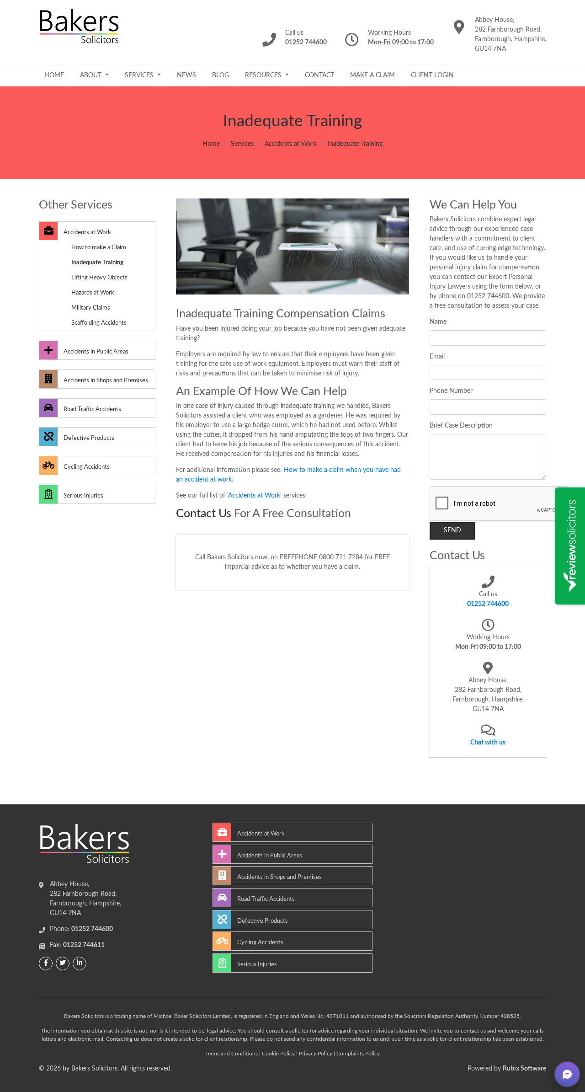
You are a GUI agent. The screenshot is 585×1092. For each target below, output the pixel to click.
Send (452, 530)
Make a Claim (372, 75)
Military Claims (90, 307)
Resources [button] (264, 75)
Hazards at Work (92, 292)
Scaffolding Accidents (99, 323)
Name (438, 322)
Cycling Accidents (86, 467)
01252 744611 (84, 945)
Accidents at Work (291, 144)
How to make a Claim (98, 247)
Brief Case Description (461, 426)
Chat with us (487, 742)
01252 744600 (488, 604)
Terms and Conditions (231, 1053)
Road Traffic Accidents (91, 409)
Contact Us (203, 513)
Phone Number (451, 391)
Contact (319, 75)
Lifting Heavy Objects (99, 277)
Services (242, 144)
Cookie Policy (278, 1053)
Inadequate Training (97, 262)
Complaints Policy (358, 1053)
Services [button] (140, 75)
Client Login (432, 75)
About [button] (91, 75)
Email (437, 356)
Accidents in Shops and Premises (105, 380)
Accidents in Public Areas (95, 351)
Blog (220, 75)
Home (54, 75)
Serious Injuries (82, 495)
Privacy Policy (315, 1053)
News (186, 75)
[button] (567, 1074)
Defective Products (88, 438)
